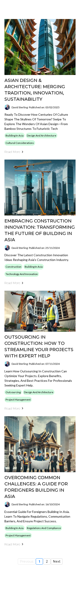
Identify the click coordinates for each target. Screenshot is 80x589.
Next (56, 561)
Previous (26, 561)
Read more (12, 152)
